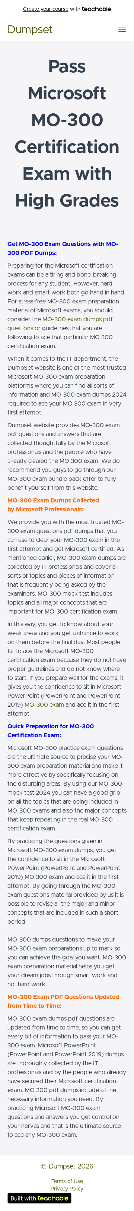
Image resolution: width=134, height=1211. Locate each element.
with (52, 9)
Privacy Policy (67, 1189)
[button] (122, 30)
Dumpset (30, 29)
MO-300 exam (44, 705)
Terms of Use (67, 1181)
